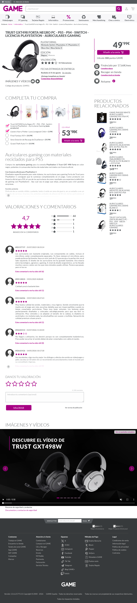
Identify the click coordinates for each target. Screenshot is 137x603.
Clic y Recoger (41, 547)
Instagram (68, 549)
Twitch (66, 573)
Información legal (118, 544)
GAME (13, 8)
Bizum (90, 545)
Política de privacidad (120, 547)
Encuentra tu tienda (15, 544)
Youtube (67, 557)
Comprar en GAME (43, 544)
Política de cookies (119, 550)
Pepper (91, 549)
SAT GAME (12, 553)
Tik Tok (67, 561)
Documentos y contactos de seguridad (21, 510)
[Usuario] (126, 9)
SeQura (91, 553)
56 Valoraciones (65, 63)
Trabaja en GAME (15, 540)
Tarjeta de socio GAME (17, 547)
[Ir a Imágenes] (33, 81)
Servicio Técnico (42, 565)
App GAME (12, 550)
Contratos (116, 553)
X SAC (67, 545)
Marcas (11, 559)
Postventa (40, 559)
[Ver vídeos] (37, 81)
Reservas (39, 550)
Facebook (68, 553)
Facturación (40, 562)
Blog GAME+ (69, 569)
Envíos (38, 553)
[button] (119, 9)
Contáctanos (41, 540)
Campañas (12, 556)
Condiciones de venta (120, 540)
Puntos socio (93, 561)
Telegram (68, 565)
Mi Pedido (40, 556)
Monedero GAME (95, 557)
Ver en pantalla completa (124, 432)
